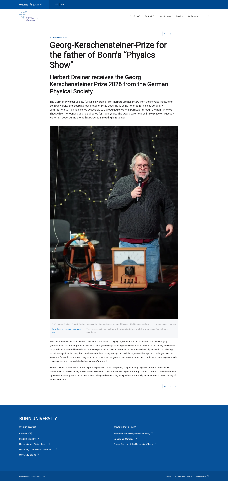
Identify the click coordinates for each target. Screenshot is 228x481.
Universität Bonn (29, 4)
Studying (135, 16)
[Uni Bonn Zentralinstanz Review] (28, 16)
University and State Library (32, 444)
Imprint (168, 476)
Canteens (24, 433)
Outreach (165, 16)
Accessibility (201, 476)
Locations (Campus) (124, 439)
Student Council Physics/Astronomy (132, 433)
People (179, 16)
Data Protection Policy (183, 476)
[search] (207, 18)
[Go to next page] (175, 33)
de (56, 4)
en (62, 4)
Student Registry (27, 439)
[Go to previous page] (165, 33)
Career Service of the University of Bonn (133, 444)
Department (195, 16)
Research (150, 16)
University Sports (27, 455)
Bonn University (38, 418)
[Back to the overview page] (170, 33)
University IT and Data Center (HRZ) (36, 449)
